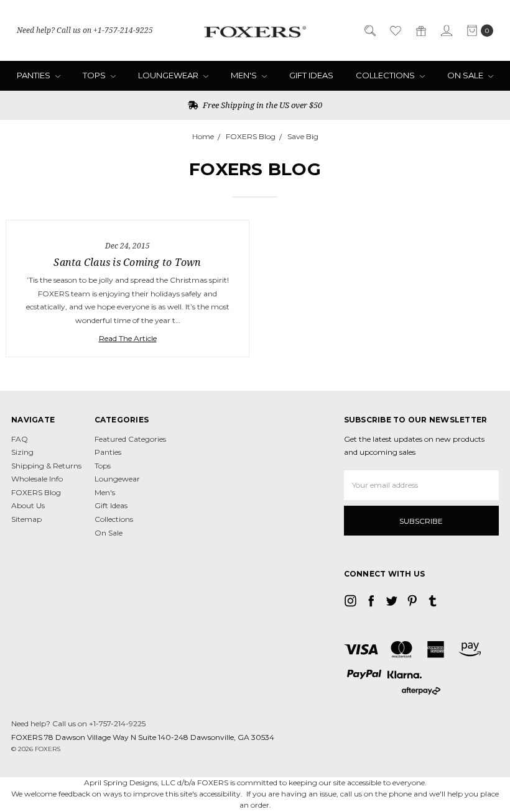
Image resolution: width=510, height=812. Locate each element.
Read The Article (128, 338)
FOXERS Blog (36, 492)
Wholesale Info (37, 478)
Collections (386, 75)
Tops (95, 75)
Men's (245, 75)
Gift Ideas (311, 75)
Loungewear (169, 75)
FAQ (19, 439)
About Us (28, 505)
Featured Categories (130, 439)
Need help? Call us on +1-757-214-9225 (85, 30)
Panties (34, 75)
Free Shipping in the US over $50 (261, 105)
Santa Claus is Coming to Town (127, 262)
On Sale (466, 75)
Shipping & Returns (46, 465)
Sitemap (26, 519)
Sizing (22, 452)
